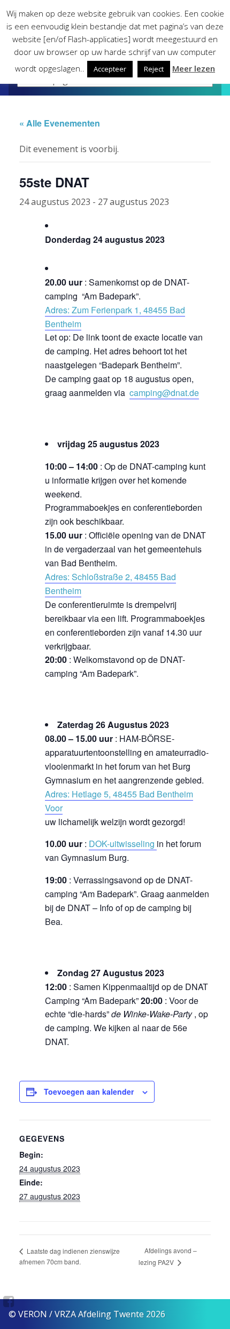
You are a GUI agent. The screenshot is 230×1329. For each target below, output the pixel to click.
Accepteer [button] (110, 69)
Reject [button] (154, 69)
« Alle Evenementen (59, 123)
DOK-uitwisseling (123, 843)
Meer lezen (193, 68)
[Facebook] (8, 1301)
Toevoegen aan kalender (89, 1091)
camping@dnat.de (164, 392)
